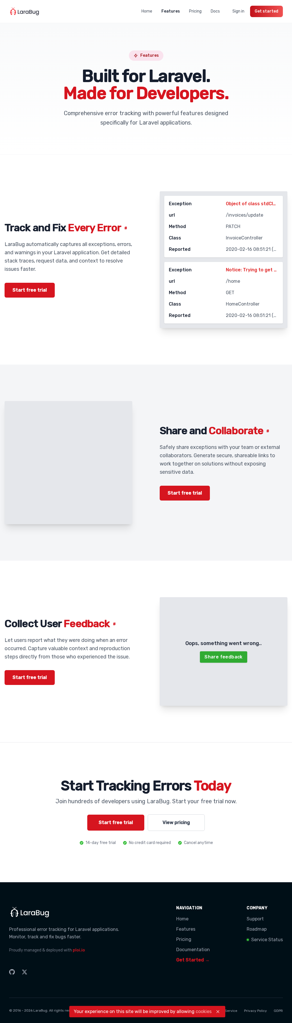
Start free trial (30, 290)
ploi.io (79, 950)
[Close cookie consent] (218, 1011)
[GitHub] (12, 972)
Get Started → (193, 960)
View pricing (176, 822)
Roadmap (257, 929)
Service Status (267, 939)
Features (170, 11)
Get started (266, 11)
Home (146, 11)
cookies (204, 1011)
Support (255, 919)
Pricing (195, 11)
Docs (215, 11)
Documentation (193, 949)
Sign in (238, 11)
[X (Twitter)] (24, 972)
